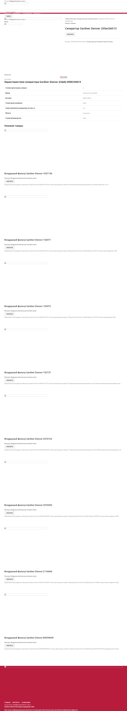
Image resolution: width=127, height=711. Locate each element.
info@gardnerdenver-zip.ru (17, 1)
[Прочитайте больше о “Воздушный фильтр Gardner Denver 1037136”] (6, 188)
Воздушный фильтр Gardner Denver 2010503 (28, 505)
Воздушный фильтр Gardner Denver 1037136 (28, 173)
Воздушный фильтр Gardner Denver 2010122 (28, 439)
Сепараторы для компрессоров (87, 19)
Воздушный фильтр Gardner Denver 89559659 (28, 637)
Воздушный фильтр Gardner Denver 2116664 (28, 571)
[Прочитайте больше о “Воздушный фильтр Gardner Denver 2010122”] (6, 453)
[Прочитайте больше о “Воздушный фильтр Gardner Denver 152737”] (6, 387)
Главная (68, 19)
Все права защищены (17, 707)
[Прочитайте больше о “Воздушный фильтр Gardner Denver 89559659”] (6, 652)
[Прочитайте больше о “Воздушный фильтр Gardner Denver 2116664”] (6, 586)
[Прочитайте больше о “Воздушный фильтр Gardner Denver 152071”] (6, 254)
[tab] (63, 77)
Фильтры (74, 19)
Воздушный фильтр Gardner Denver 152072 (27, 306)
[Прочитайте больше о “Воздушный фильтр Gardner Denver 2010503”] (6, 519)
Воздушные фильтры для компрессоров (23, 178)
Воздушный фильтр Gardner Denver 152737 (27, 372)
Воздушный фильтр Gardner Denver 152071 (27, 240)
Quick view (6, 193)
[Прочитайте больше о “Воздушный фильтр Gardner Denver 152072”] (6, 320)
